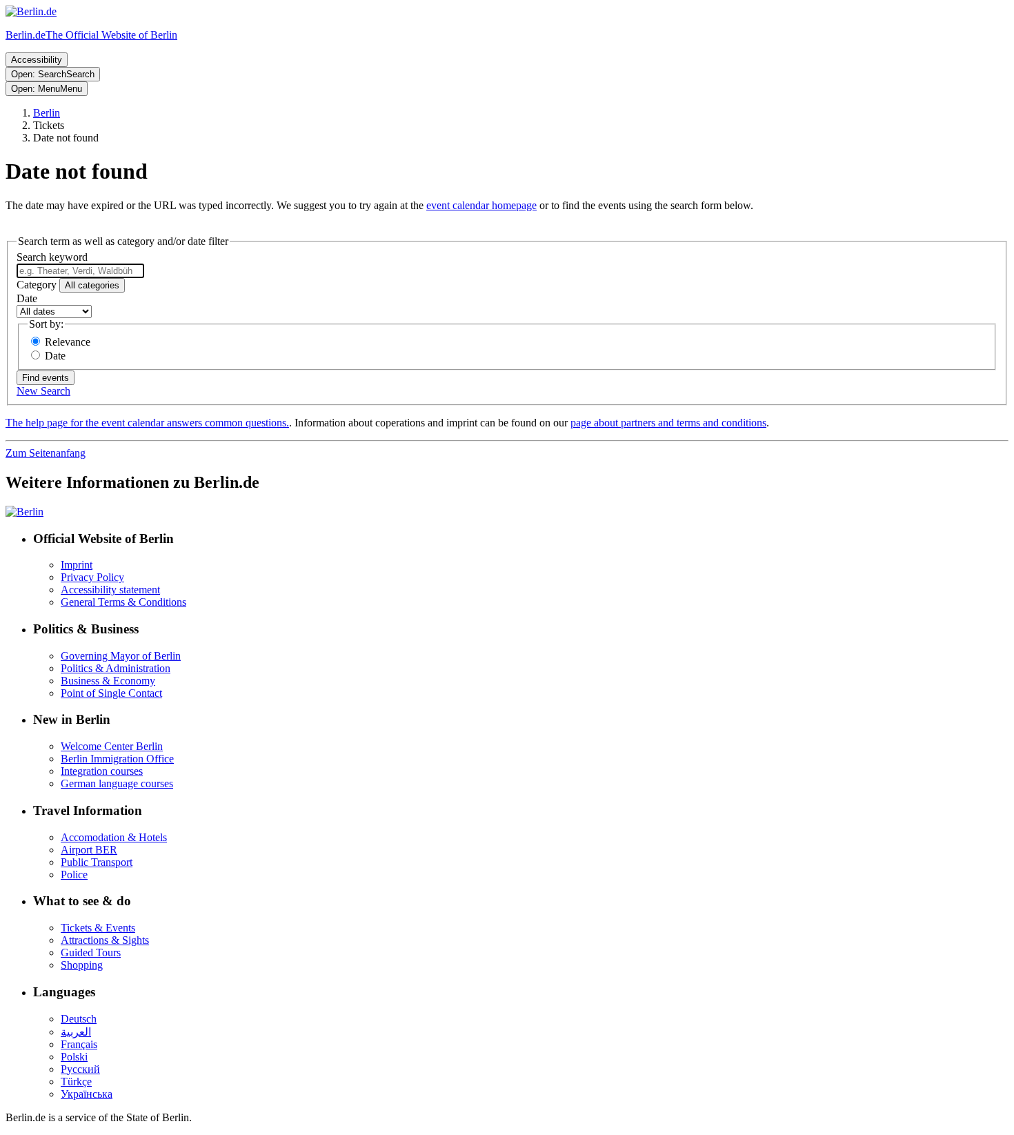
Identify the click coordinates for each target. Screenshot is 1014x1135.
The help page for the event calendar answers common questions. (147, 422)
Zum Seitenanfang (46, 453)
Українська (86, 1094)
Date (27, 298)
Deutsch (79, 1019)
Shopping (82, 965)
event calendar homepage (481, 205)
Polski (74, 1057)
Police (74, 874)
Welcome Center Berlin (112, 746)
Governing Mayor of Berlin (121, 656)
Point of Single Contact (111, 693)
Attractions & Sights (105, 940)
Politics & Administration (115, 668)
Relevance (67, 342)
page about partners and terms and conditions (668, 422)
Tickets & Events (98, 928)
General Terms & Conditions (123, 602)
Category (37, 284)
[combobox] (80, 271)
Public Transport (96, 862)
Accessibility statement (110, 589)
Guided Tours (91, 952)
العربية (76, 1032)
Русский (80, 1069)
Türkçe (76, 1081)
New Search (43, 391)
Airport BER (89, 850)
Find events (45, 378)
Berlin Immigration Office (117, 758)
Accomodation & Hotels (114, 837)
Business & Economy (108, 681)
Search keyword (52, 257)
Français (79, 1044)
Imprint (76, 565)
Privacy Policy (92, 577)
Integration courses (102, 771)
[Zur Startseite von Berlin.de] (24, 511)
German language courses (117, 783)
